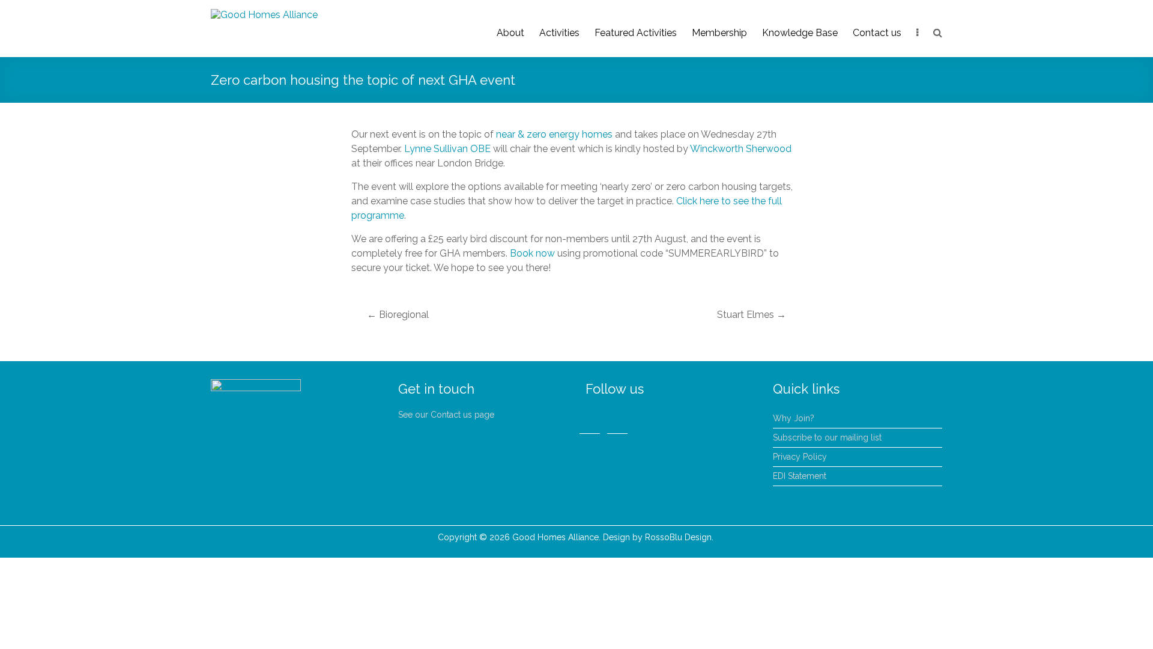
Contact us (877, 32)
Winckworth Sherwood (740, 148)
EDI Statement (799, 476)
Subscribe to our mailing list (827, 437)
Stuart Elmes (751, 314)
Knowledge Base (800, 32)
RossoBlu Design (678, 537)
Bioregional (398, 314)
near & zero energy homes (554, 134)
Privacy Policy (800, 457)
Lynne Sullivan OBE (447, 148)
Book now (532, 253)
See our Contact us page (446, 414)
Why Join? (793, 418)
